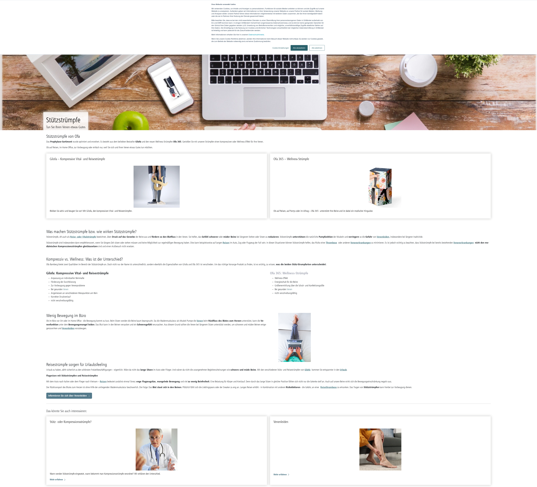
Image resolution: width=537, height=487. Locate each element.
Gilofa (307, 369)
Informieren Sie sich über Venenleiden (67, 395)
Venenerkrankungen (360, 242)
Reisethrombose (328, 387)
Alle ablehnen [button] (317, 48)
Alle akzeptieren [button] (299, 48)
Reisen (226, 242)
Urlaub (343, 369)
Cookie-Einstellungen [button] (280, 48)
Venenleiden (383, 236)
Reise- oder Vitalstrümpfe (83, 236)
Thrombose (331, 242)
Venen (65, 289)
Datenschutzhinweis (256, 34)
